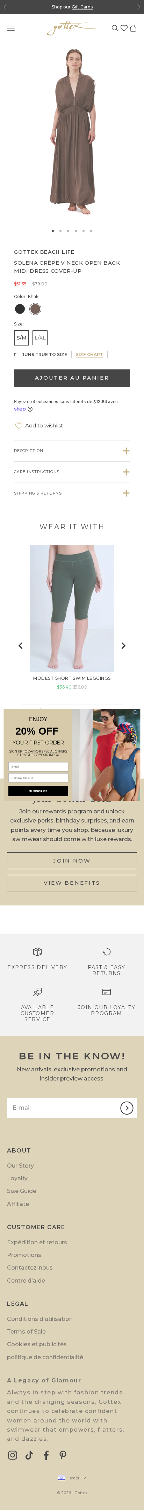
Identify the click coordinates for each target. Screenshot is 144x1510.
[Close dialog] (135, 712)
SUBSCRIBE (38, 790)
